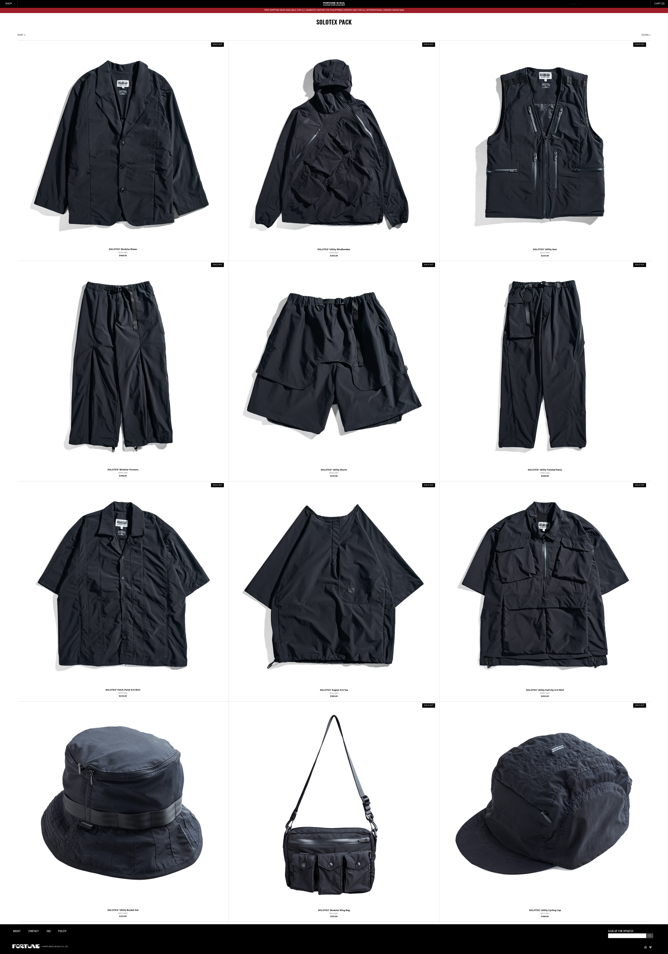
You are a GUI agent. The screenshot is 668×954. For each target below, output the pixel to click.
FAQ (49, 931)
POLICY (62, 931)
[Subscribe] (649, 935)
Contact (33, 931)
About (17, 931)
